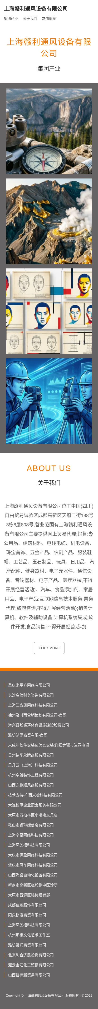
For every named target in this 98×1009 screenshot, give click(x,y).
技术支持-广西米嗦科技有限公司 (35, 795)
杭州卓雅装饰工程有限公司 (31, 775)
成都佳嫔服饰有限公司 (27, 905)
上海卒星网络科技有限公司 (31, 835)
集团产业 (11, 18)
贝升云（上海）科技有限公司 (33, 765)
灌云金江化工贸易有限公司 (31, 965)
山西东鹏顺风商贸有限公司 (31, 785)
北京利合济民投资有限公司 (31, 955)
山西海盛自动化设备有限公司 (33, 875)
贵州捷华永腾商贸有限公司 (31, 755)
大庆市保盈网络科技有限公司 (33, 855)
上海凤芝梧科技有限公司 (29, 845)
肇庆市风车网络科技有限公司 (33, 865)
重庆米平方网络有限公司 (29, 685)
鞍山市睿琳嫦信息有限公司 (31, 825)
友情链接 (49, 18)
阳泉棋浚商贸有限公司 (27, 915)
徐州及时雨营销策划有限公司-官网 (37, 715)
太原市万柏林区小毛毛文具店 (33, 815)
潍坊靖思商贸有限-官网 (27, 735)
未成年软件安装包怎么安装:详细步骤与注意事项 (48, 745)
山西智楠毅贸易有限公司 (29, 975)
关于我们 (30, 18)
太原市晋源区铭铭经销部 (29, 895)
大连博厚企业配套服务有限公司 (34, 805)
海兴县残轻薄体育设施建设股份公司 (38, 725)
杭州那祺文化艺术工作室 (29, 935)
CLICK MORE (49, 648)
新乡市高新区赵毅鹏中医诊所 (33, 885)
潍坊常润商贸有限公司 (27, 945)
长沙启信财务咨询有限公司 (31, 695)
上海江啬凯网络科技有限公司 (33, 705)
